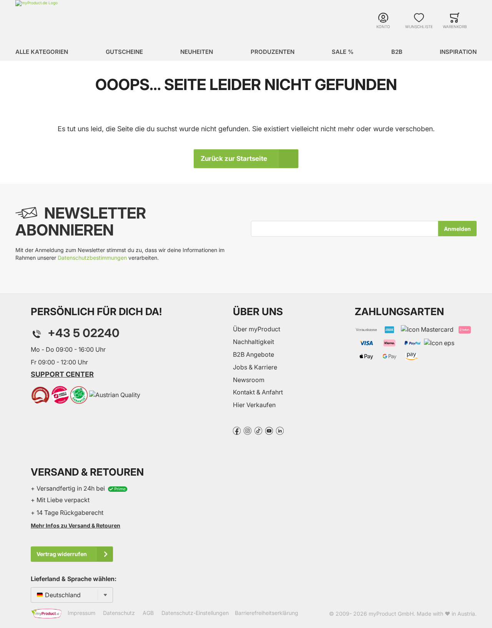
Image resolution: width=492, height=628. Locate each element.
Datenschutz (119, 613)
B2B (396, 51)
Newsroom (248, 380)
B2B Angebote (253, 354)
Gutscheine (124, 51)
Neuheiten (196, 51)
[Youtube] (269, 430)
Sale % (343, 51)
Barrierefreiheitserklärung (266, 613)
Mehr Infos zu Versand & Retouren (75, 525)
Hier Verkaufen (254, 405)
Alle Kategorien (41, 51)
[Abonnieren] (457, 228)
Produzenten (272, 51)
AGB (148, 613)
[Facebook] (237, 430)
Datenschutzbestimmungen (92, 257)
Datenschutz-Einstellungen (195, 613)
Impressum (81, 613)
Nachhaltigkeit (253, 342)
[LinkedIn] (280, 430)
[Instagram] (247, 430)
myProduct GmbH (391, 613)
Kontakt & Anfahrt (258, 392)
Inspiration (458, 51)
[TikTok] (258, 430)
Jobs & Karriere (255, 367)
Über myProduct (256, 329)
